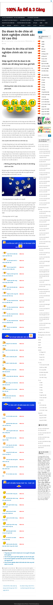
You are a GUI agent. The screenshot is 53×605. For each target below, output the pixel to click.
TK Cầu (22, 25)
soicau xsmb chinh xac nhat (44, 473)
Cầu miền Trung (45, 77)
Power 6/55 (44, 58)
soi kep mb (44, 492)
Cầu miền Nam (45, 75)
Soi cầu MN (42, 486)
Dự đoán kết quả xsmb (33, 17)
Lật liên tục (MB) (46, 66)
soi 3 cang (41, 466)
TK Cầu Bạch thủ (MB (44, 364)
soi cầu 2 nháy (42, 477)
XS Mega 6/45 (45, 54)
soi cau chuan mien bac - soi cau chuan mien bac (14, 41)
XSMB (41, 22)
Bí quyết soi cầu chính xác (8, 22)
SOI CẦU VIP (41, 476)
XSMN (46, 22)
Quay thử (41, 25)
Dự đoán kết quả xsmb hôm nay (9, 20)
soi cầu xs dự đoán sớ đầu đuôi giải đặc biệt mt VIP (44, 276)
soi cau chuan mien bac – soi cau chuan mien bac (13, 17)
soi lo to (41, 493)
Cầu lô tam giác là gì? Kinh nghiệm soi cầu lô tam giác (19, 556)
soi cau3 (46, 466)
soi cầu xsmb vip (43, 489)
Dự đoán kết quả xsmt (25, 20)
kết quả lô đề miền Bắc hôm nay (23, 573)
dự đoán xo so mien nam (10, 573)
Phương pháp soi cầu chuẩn (24, 22)
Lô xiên (43, 82)
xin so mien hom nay (9, 580)
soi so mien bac (45, 497)
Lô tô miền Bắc (45, 99)
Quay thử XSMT (45, 111)
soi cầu (48, 476)
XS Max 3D (44, 61)
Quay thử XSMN (45, 114)
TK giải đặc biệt (45, 92)
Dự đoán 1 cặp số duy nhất (44, 460)
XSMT (3, 25)
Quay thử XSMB (45, 109)
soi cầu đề (44, 491)
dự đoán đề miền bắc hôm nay (14, 571)
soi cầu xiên (45, 487)
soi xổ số (13, 578)
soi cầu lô (45, 480)
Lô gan (43, 80)
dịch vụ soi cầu (44, 458)
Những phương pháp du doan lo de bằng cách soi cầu (16, 577)
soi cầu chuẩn (43, 478)
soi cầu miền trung (44, 483)
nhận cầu (21, 253)
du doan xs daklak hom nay (18, 569)
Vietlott (16, 25)
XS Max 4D (44, 56)
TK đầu (43, 87)
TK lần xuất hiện (45, 94)
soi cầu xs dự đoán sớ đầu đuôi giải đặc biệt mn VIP (44, 319)
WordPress (36, 603)
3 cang (40, 456)
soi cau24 (45, 467)
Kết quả (9, 25)
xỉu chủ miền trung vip (11, 493)
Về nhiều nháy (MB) (43, 372)
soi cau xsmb (44, 471)
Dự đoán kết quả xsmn (39, 20)
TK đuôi (43, 89)
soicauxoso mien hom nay (21, 578)
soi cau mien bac (43, 468)
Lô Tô (34, 25)
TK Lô (29, 25)
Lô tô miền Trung (46, 104)
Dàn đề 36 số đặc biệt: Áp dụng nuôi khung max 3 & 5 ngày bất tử (10, 588)
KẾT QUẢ (35, 22)
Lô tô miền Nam (45, 101)
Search (40, 32)
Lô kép (43, 84)
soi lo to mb (46, 493)
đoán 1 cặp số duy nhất (43, 498)
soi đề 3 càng (42, 498)
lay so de (46, 464)
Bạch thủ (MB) (45, 63)
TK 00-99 (44, 97)
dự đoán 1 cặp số (43, 459)
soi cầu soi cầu (7, 578)
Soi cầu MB (43, 482)
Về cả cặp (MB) (45, 68)
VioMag (18, 603)
